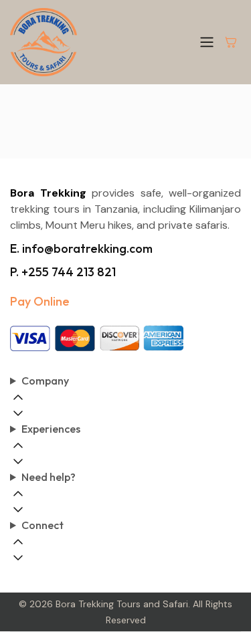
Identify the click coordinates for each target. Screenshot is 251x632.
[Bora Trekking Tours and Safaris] (43, 42)
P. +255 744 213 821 (63, 272)
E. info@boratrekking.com (81, 248)
